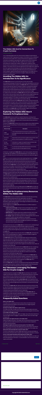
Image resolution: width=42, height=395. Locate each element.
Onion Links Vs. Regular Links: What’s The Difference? (14, 374)
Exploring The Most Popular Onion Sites (11, 376)
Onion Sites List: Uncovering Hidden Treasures (13, 366)
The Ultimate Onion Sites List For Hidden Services (13, 369)
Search (4, 355)
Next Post (38, 343)
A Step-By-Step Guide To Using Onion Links (12, 371)
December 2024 (6, 385)
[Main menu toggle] (39, 3)
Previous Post (4, 343)
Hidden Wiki (7, 3)
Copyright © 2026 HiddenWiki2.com (21, 392)
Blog (5, 53)
